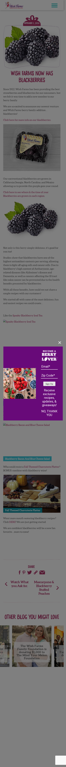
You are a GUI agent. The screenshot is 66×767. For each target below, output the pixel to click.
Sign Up (49, 384)
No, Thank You (49, 413)
